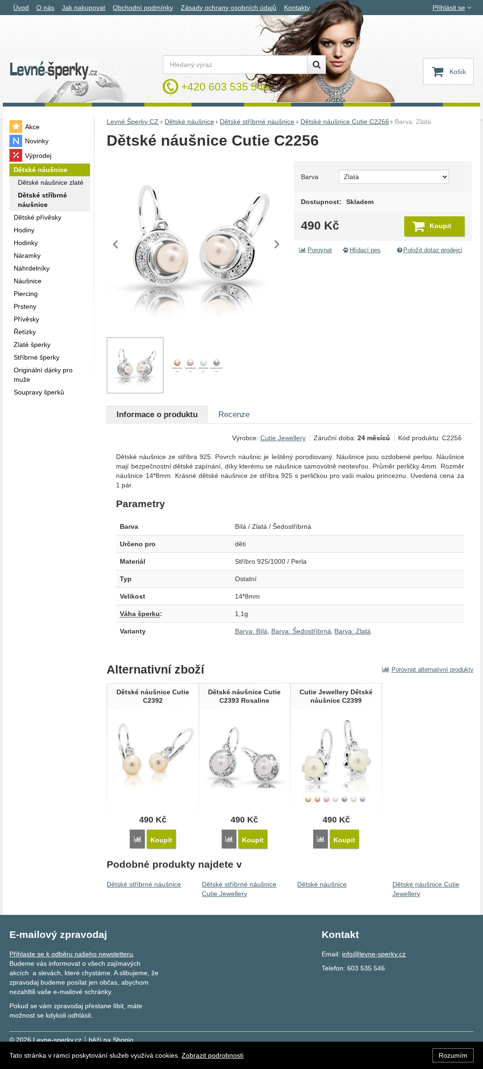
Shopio (123, 1040)
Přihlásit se (449, 7)
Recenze (234, 414)
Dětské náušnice (322, 884)
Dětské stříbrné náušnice (144, 884)
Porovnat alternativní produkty (432, 669)
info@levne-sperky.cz (374, 954)
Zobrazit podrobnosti (212, 1055)
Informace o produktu (157, 414)
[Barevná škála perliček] (196, 365)
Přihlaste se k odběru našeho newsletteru (71, 954)
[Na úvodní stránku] (53, 70)
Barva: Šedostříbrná (301, 631)
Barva (309, 177)
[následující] (276, 244)
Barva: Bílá (251, 631)
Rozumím (453, 1055)
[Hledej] (316, 64)
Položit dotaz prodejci (432, 250)
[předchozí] (116, 244)
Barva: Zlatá (352, 631)
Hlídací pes (365, 250)
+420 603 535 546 (225, 86)
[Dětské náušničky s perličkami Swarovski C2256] (196, 244)
